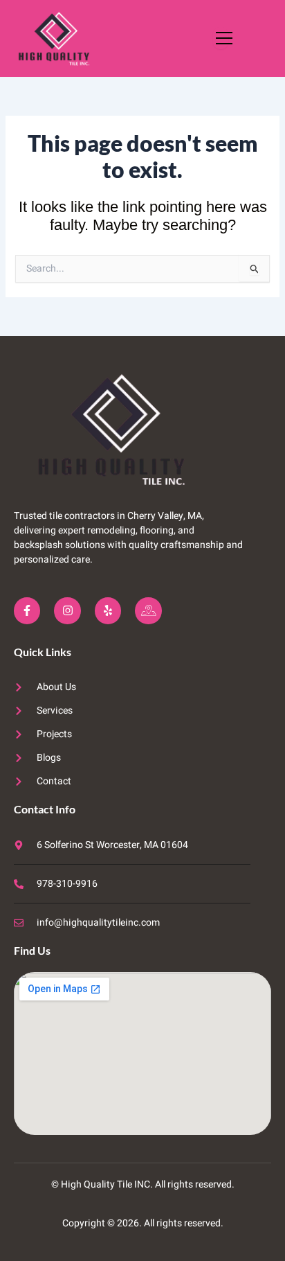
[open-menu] (220, 38)
